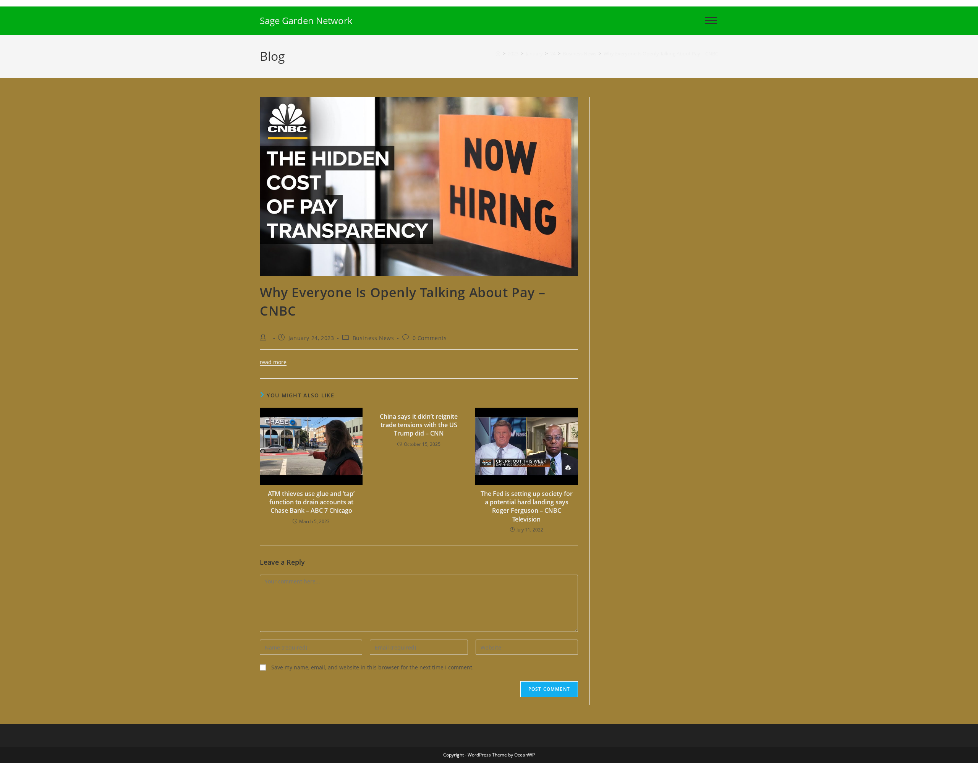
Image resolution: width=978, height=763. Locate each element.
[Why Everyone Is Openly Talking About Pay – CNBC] (419, 186)
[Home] (497, 53)
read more (273, 362)
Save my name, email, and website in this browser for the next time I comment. (372, 667)
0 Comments (430, 338)
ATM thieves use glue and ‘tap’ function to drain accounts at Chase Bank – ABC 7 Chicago (311, 502)
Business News (373, 338)
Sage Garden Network (306, 20)
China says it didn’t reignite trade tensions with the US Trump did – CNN (419, 425)
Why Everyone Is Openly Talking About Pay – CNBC (661, 53)
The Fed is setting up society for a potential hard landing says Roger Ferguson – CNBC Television (527, 506)
